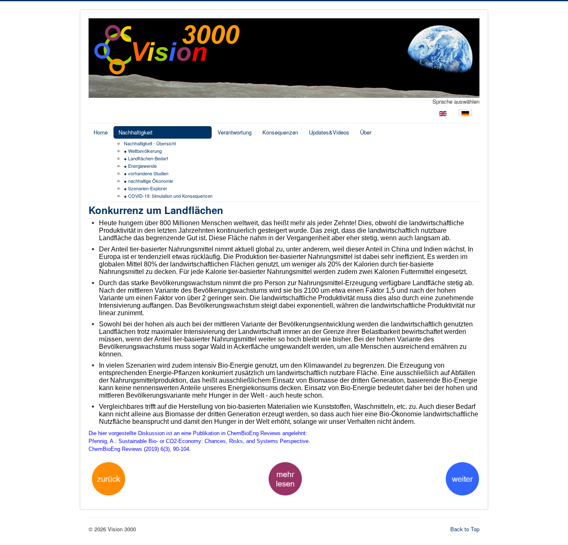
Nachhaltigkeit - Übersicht (150, 143)
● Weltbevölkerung (143, 150)
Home (101, 132)
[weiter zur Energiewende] (462, 477)
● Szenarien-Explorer (145, 188)
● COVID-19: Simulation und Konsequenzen (168, 195)
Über (365, 132)
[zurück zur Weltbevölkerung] (108, 477)
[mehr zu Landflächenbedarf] (285, 478)
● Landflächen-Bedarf (146, 158)
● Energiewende (140, 165)
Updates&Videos (329, 132)
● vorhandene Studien (146, 173)
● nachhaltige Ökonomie (148, 180)
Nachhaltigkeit (136, 132)
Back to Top (464, 529)
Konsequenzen (280, 132)
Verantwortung (234, 132)
